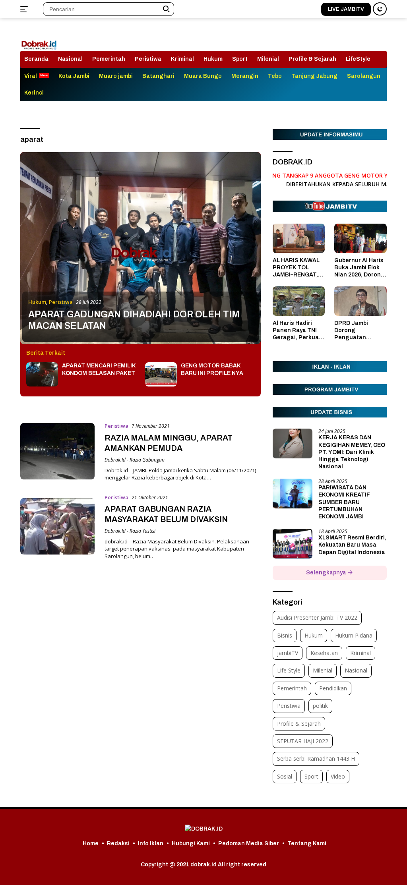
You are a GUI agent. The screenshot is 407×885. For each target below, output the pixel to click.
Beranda (36, 59)
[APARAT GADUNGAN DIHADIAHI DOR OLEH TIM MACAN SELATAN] (140, 248)
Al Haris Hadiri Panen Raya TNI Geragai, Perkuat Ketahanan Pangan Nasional (297, 331)
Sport (240, 59)
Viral (30, 76)
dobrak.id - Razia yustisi (130, 531)
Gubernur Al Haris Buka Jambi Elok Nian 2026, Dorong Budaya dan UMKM (360, 268)
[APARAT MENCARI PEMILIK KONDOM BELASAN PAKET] (42, 374)
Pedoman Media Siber (248, 843)
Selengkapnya (326, 573)
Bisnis (284, 635)
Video (338, 776)
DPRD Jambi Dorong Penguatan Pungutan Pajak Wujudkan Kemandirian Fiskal (357, 331)
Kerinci (34, 93)
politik (320, 705)
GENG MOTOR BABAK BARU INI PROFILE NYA (212, 369)
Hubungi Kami (191, 843)
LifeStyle (358, 59)
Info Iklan (150, 843)
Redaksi (118, 843)
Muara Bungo (203, 76)
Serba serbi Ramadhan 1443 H (316, 758)
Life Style (288, 670)
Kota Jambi (73, 76)
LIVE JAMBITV (346, 9)
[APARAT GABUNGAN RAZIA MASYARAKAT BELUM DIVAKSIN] (57, 526)
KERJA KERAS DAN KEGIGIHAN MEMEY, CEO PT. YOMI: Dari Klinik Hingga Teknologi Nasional (351, 452)
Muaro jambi (116, 76)
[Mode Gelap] (380, 8)
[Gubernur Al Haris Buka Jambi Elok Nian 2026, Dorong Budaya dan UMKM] (360, 238)
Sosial (284, 776)
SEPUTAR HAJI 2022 (302, 741)
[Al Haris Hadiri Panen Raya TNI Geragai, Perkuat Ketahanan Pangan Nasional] (299, 301)
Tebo (275, 76)
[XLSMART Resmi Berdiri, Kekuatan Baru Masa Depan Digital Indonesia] (292, 543)
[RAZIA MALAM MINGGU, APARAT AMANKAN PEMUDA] (57, 451)
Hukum (213, 59)
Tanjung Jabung (314, 76)
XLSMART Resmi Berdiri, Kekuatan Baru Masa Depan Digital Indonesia (352, 545)
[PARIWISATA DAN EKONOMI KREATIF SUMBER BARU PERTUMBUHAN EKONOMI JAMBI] (292, 493)
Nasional (70, 59)
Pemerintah (108, 59)
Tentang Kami (306, 843)
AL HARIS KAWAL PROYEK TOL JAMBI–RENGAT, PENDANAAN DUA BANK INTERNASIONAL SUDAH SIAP (297, 268)
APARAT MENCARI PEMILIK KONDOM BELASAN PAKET (99, 369)
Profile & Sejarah (312, 59)
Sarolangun (363, 76)
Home (91, 843)
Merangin (244, 76)
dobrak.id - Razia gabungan (135, 459)
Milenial (268, 59)
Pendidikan (333, 688)
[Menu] (25, 9)
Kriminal (182, 59)
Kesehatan (324, 653)
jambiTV (287, 653)
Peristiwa (148, 59)
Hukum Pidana (353, 635)
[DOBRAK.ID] (39, 38)
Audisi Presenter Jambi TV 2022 (317, 617)
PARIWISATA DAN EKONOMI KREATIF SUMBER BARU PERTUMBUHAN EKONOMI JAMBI (344, 502)
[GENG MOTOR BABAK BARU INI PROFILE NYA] (161, 374)
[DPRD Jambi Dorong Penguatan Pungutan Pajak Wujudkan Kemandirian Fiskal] (360, 301)
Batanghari (158, 76)
